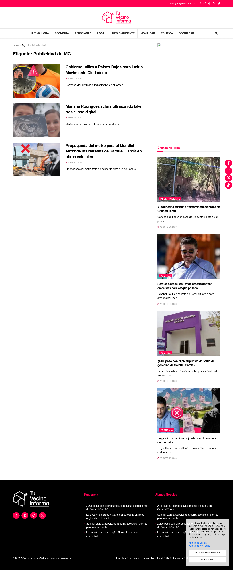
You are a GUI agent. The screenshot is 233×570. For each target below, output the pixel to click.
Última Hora (40, 33)
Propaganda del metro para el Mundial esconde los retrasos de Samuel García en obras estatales (104, 151)
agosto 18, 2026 (168, 457)
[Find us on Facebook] (200, 3)
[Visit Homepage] (116, 17)
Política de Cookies (198, 542)
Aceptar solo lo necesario (207, 552)
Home (16, 45)
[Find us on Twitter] (214, 3)
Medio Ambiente (123, 33)
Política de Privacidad (199, 545)
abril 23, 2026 (74, 117)
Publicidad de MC (37, 45)
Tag (23, 45)
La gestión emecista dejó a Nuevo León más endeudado (186, 440)
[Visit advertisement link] (188, 90)
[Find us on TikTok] (209, 3)
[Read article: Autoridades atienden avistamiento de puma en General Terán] (188, 179)
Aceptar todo (207, 559)
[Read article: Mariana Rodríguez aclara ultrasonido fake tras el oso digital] (36, 120)
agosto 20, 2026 (168, 303)
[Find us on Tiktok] (33, 515)
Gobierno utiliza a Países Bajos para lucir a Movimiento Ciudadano (104, 69)
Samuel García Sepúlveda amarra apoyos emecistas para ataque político (184, 286)
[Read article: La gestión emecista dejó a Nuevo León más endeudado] (188, 410)
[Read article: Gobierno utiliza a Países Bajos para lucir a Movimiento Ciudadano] (36, 81)
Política (167, 33)
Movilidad (148, 33)
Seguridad (186, 33)
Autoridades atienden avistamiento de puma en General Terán (188, 209)
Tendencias (83, 33)
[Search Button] (216, 33)
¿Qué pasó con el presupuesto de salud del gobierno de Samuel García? (186, 363)
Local (101, 33)
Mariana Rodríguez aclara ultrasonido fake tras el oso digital (103, 109)
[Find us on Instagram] (205, 3)
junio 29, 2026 (74, 78)
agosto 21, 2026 (168, 226)
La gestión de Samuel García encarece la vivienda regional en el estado (115, 516)
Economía (62, 33)
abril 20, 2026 (74, 162)
